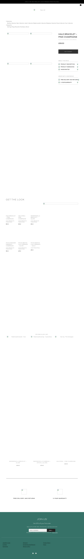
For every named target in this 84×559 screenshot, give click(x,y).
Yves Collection (69, 23)
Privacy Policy (46, 542)
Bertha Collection (11, 23)
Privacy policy (55, 532)
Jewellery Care (6, 542)
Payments (5, 546)
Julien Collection (28, 23)
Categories (9, 25)
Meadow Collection (51, 23)
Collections (9, 21)
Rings (13, 27)
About (27, 27)
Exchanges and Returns (29, 544)
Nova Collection (61, 23)
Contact (5, 544)
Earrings (9, 27)
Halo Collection (20, 23)
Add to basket (68, 51)
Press (44, 544)
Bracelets (17, 27)
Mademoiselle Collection (39, 23)
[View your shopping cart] (79, 5)
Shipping (25, 542)
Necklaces (23, 27)
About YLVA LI (26, 546)
